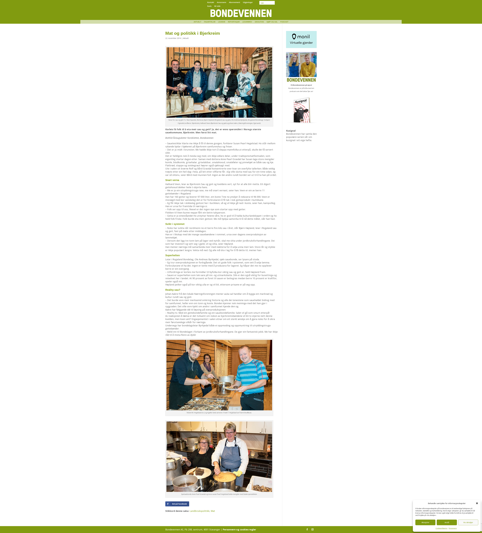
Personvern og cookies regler (239, 529)
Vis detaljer (468, 522)
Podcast (284, 22)
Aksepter (425, 522)
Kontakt (210, 3)
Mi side (217, 6)
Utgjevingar (248, 3)
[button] (477, 503)
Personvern (453, 528)
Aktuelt (197, 22)
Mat (213, 510)
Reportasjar (234, 22)
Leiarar (221, 22)
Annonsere (221, 3)
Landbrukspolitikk (199, 510)
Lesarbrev (247, 22)
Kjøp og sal (272, 22)
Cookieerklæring (441, 528)
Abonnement (234, 3)
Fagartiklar (209, 22)
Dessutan (259, 22)
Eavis (209, 6)
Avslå (447, 522)
